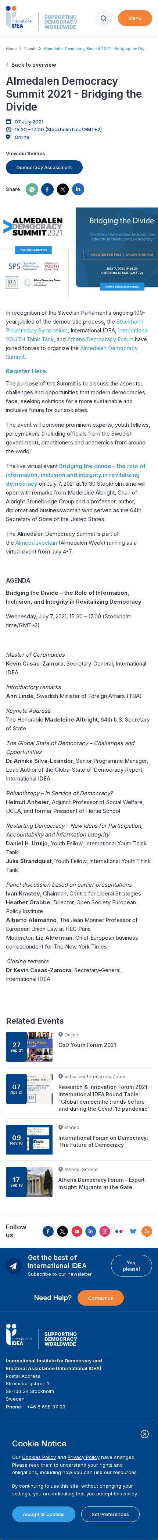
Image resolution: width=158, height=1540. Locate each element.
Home (11, 48)
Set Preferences (110, 1514)
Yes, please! (131, 1265)
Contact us (100, 1298)
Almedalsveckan (36, 542)
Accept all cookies (44, 1514)
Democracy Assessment (44, 167)
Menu (135, 18)
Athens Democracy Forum (100, 339)
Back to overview (33, 65)
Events (30, 48)
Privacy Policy (84, 1457)
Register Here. (26, 371)
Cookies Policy (39, 1457)
